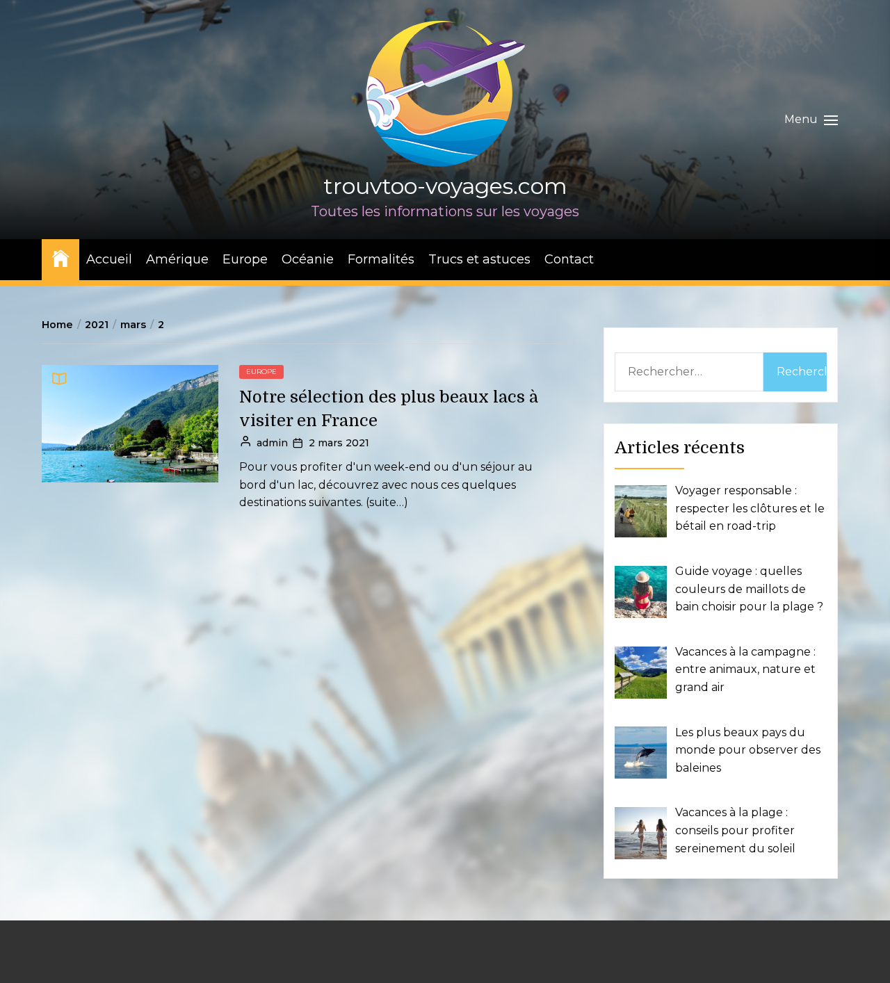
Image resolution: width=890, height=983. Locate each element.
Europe (245, 259)
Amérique (177, 259)
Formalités (381, 259)
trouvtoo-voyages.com (445, 186)
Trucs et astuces (479, 259)
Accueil (109, 259)
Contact (569, 259)
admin (272, 443)
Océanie (308, 259)
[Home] (60, 257)
